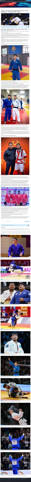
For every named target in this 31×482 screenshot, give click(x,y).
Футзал (27, 1)
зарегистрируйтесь (21, 229)
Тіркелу (22, 0)
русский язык (28, 0)
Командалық (16, 1)
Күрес (29, 1)
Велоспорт (6, 1)
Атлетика (9, 1)
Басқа (22, 1)
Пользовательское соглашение (9, 478)
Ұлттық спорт (12, 1)
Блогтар (8, 0)
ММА (20, 1)
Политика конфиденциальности (24, 478)
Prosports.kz (4, 31)
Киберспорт (25, 1)
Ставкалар (11, 0)
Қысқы (18, 1)
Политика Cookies (18, 478)
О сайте (2, 478)
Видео (13, 0)
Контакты (4, 478)
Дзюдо (3, 8)
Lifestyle (1, 1)
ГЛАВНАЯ (2, 8)
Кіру (23, 0)
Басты (6, 0)
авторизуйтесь (16, 229)
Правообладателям (14, 478)
